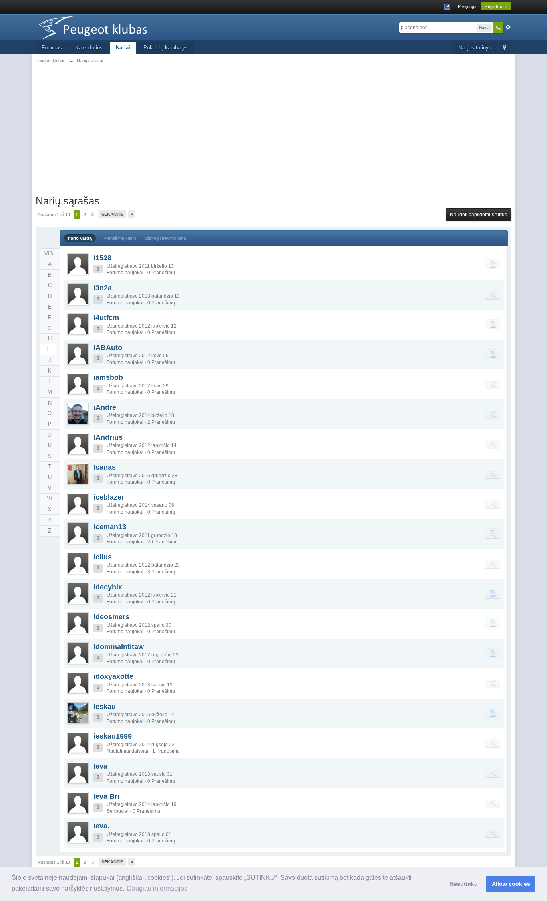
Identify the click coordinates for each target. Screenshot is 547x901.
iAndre (104, 407)
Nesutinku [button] (464, 884)
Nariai (123, 48)
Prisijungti (467, 6)
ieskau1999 (112, 736)
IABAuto (107, 348)
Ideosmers (111, 617)
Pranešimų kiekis (120, 238)
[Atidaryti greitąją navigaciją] (504, 48)
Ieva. (101, 826)
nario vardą (80, 238)
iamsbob (108, 377)
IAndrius (108, 437)
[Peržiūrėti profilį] (78, 264)
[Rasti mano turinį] (492, 264)
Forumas (52, 48)
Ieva (100, 766)
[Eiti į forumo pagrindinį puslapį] (107, 27)
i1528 (102, 258)
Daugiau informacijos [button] (157, 888)
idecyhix (107, 587)
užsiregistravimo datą (165, 238)
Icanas (104, 467)
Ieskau (104, 707)
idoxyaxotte (113, 676)
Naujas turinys (474, 48)
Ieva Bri (106, 796)
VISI (49, 254)
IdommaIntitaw (118, 647)
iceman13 (109, 527)
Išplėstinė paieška (508, 27)
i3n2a (102, 288)
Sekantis (112, 214)
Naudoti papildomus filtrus (478, 214)
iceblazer (108, 497)
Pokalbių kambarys (165, 48)
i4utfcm (106, 318)
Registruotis (496, 6)
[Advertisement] (273, 134)
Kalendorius (89, 48)
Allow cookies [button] (511, 884)
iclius (102, 557)
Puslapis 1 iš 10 (54, 214)
